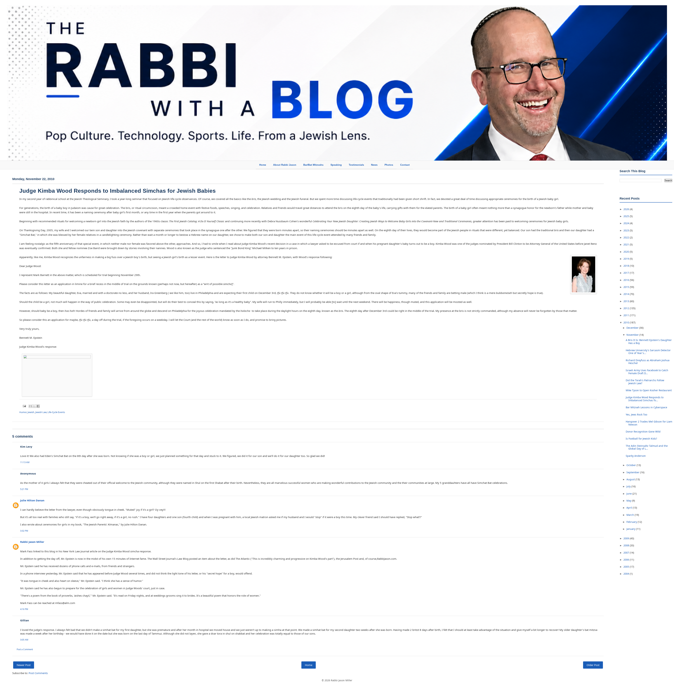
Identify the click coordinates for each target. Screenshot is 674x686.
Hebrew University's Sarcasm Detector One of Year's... (648, 352)
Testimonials (356, 164)
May (629, 500)
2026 (626, 209)
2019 (626, 258)
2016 (626, 280)
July (628, 486)
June (629, 493)
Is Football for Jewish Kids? (641, 438)
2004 (626, 573)
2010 (626, 322)
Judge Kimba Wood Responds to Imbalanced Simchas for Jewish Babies (117, 191)
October (631, 465)
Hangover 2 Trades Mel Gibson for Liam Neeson (649, 423)
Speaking (336, 164)
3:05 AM (24, 639)
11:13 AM (24, 462)
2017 (626, 272)
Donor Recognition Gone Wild (643, 431)
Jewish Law (41, 412)
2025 (626, 216)
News (374, 164)
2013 (626, 301)
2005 (626, 566)
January (631, 529)
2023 (626, 230)
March (630, 514)
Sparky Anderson (636, 455)
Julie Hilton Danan (32, 500)
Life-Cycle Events (56, 412)
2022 (626, 237)
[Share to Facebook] (38, 406)
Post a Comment (25, 649)
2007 (626, 552)
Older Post (593, 665)
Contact (405, 164)
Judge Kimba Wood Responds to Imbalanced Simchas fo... (644, 399)
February (632, 522)
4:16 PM (24, 609)
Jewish (31, 412)
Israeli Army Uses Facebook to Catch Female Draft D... (647, 372)
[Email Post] (24, 405)
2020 (626, 251)
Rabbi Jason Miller (32, 542)
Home (262, 164)
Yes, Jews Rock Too (636, 414)
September (633, 472)
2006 (626, 559)
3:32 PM (24, 530)
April (629, 507)
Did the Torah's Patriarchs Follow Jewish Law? (645, 382)
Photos (389, 164)
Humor (23, 412)
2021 (626, 244)
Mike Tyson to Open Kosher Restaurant (649, 390)
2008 (626, 545)
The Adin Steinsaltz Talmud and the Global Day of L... (647, 447)
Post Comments (38, 673)
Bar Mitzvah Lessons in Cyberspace (646, 407)
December (632, 327)
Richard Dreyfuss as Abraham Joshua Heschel (647, 362)
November (632, 334)
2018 (626, 265)
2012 (626, 308)
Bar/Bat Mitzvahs (313, 164)
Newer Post (24, 665)
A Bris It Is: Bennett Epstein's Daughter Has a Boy (649, 341)
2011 (626, 315)
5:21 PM (24, 489)
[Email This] (30, 406)
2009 (626, 538)
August (631, 479)
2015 (626, 287)
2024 (626, 223)
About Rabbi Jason (284, 164)
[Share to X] (34, 406)
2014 (626, 294)
